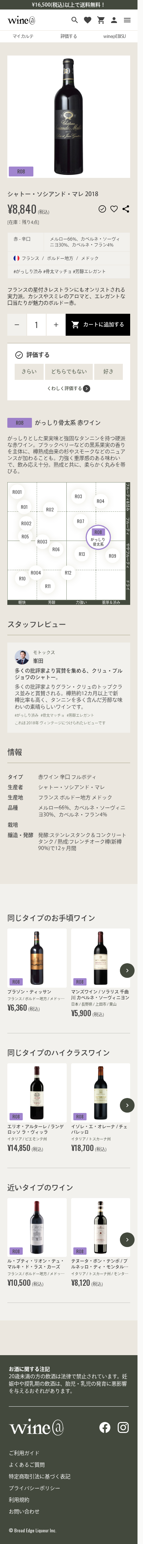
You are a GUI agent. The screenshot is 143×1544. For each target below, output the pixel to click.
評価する (68, 36)
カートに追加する (103, 324)
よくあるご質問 (27, 1464)
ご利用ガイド (24, 1453)
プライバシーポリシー (34, 1488)
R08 (21, 171)
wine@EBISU (114, 36)
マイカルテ (22, 36)
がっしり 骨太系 (98, 537)
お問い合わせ (24, 1511)
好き (108, 371)
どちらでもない (69, 371)
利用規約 (19, 1499)
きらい (29, 371)
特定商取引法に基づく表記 (39, 1476)
